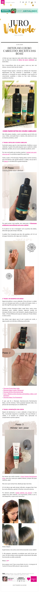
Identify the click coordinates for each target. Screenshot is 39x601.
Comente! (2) (33, 579)
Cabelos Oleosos (9, 573)
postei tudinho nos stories (24, 493)
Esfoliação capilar (18, 574)
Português (7, 2)
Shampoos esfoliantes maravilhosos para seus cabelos (19, 224)
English (13, 2)
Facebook (17, 581)
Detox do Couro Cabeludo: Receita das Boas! (19, 50)
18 (28, 579)
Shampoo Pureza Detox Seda (11, 388)
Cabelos (10, 579)
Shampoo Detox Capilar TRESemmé (13, 390)
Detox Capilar (10, 574)
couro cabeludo (17, 573)
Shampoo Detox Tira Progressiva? (12, 397)
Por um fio (26, 574)
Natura (6, 161)
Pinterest (21, 581)
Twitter (19, 581)
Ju (13, 578)
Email (24, 581)
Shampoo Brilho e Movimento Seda (13, 392)
